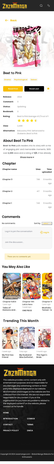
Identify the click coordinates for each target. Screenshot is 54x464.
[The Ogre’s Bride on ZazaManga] (44, 337)
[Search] (41, 6)
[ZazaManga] (15, 5)
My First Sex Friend (8, 356)
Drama (7, 79)
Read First (13, 88)
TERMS (30, 424)
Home (6, 412)
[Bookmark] (48, 88)
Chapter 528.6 (9, 301)
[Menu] (48, 5)
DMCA (30, 430)
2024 (19, 96)
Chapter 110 (47, 301)
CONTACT (8, 424)
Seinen (34, 79)
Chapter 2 (7, 191)
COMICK (31, 418)
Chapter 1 (7, 203)
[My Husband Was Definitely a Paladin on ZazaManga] (27, 337)
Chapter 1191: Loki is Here (28, 303)
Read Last (34, 88)
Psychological (20, 79)
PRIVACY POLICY (11, 430)
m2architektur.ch (27, 444)
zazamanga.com (23, 454)
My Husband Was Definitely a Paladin (26, 357)
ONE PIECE (27, 310)
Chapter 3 (7, 179)
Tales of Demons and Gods (9, 310)
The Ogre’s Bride (41, 356)
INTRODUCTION (10, 418)
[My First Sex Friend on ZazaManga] (10, 337)
